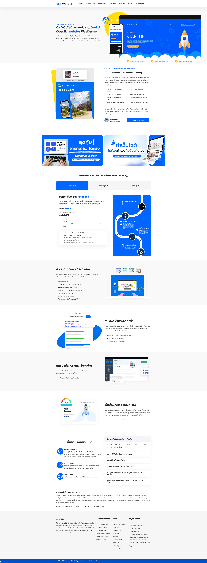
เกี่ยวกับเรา (122, 4)
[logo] (60, 519)
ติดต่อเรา (130, 4)
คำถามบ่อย (113, 4)
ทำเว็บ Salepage (101, 530)
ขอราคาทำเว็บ (140, 4)
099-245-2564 (135, 528)
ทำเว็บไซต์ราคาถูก (101, 527)
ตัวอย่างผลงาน (102, 4)
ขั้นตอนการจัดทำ (117, 549)
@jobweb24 (135, 531)
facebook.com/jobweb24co (139, 534)
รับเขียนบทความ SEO (102, 536)
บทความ (115, 552)
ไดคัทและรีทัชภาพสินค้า (103, 533)
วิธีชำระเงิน (116, 543)
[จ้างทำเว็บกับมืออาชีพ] (64, 3)
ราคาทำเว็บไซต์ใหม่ (102, 524)
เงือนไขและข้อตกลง (94, 561)
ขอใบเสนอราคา (117, 539)
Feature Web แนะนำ (119, 524)
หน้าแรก (81, 4)
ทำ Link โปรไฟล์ (101, 539)
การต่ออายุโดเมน (117, 546)
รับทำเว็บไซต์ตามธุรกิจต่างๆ (64, 507)
